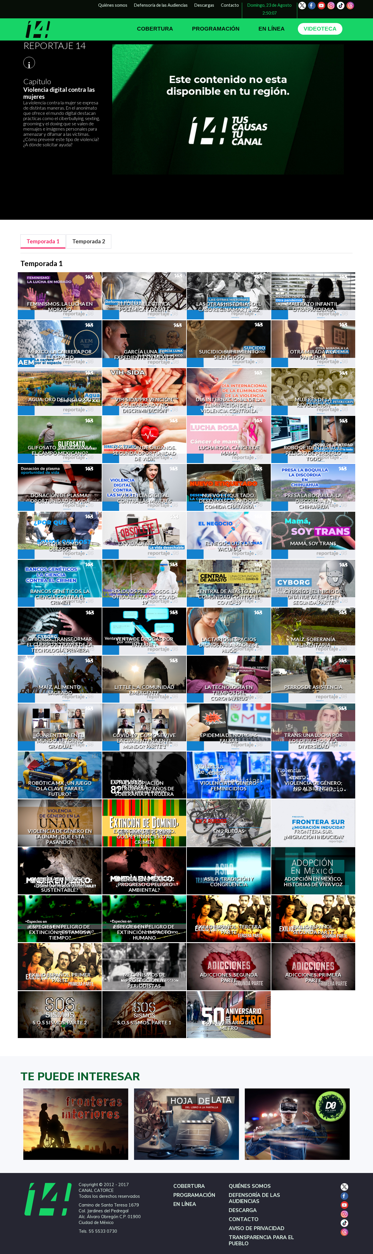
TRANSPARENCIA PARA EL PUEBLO (261, 1240)
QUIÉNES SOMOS (250, 1186)
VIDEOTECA (320, 29)
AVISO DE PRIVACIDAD (256, 1228)
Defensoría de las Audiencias (161, 5)
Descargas (204, 5)
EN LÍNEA (271, 29)
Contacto (230, 5)
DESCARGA (243, 1210)
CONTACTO (243, 1219)
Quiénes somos (112, 5)
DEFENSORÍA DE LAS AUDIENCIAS (254, 1198)
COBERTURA (155, 29)
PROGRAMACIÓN (216, 29)
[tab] (43, 241)
